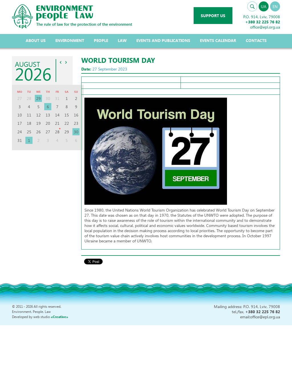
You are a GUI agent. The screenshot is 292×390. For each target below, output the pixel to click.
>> (66, 62)
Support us (213, 15)
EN (275, 6)
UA (263, 6)
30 (76, 131)
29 (38, 98)
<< (60, 62)
